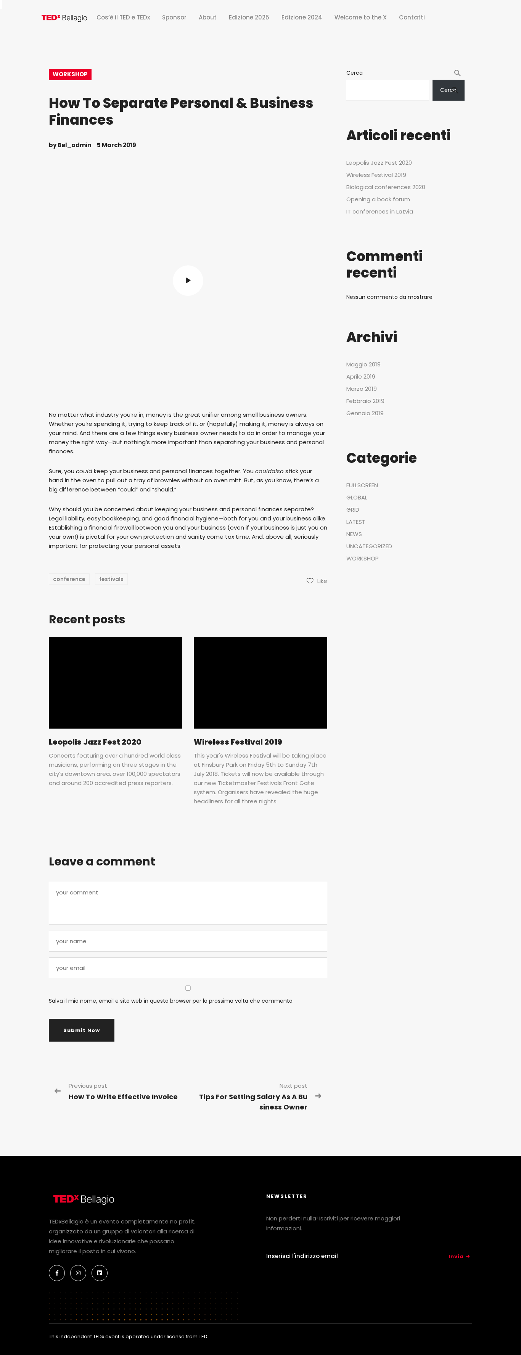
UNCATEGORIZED (369, 546)
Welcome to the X (360, 17)
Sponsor (174, 17)
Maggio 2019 (363, 364)
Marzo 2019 (361, 389)
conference (69, 579)
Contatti (412, 17)
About (208, 17)
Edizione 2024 (301, 17)
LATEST (355, 522)
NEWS (354, 534)
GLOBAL (356, 497)
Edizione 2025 (249, 17)
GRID (352, 510)
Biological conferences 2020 (385, 187)
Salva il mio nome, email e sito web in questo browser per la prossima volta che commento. (171, 1001)
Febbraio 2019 (365, 401)
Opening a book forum (378, 199)
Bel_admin (74, 145)
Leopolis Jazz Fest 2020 (95, 742)
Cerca (354, 73)
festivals (111, 579)
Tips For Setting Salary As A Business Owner (253, 1102)
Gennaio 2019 (365, 413)
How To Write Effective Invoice (123, 1096)
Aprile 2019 (360, 376)
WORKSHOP (70, 74)
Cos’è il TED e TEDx (123, 17)
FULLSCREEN (362, 485)
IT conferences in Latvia (379, 211)
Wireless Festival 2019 (238, 742)
